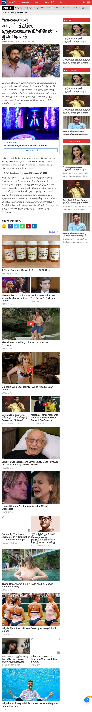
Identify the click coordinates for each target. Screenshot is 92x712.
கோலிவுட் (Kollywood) (19, 13)
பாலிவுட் (37, 2)
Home (5, 13)
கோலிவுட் (12, 2)
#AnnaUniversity (36, 161)
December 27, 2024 (39, 173)
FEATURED (70, 70)
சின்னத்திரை (25, 2)
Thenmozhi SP (9, 42)
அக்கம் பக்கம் (49, 2)
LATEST (68, 20)
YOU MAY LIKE (72, 141)
